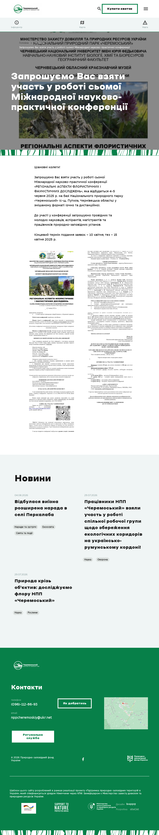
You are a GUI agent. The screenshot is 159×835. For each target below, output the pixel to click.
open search (99, 8)
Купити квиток (119, 9)
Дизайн (120, 804)
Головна (24, 43)
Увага (145, 27)
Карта (82, 27)
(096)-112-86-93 (24, 704)
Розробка (127, 809)
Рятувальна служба (33, 737)
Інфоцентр (16, 27)
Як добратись (74, 703)
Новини (39, 43)
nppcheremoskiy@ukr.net (31, 718)
